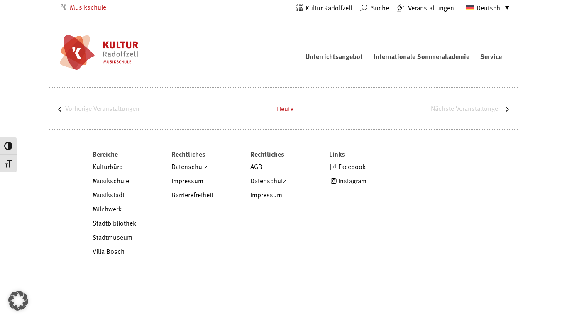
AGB (256, 167)
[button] (18, 300)
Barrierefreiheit (192, 195)
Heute (285, 109)
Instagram (352, 181)
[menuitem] (484, 7)
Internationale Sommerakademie (421, 56)
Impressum (187, 181)
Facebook (352, 167)
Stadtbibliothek (114, 223)
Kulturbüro (108, 167)
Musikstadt (109, 195)
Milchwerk (107, 209)
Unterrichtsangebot (334, 56)
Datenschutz (189, 167)
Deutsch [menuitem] (488, 8)
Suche (379, 8)
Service (491, 56)
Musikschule (88, 7)
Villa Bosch (109, 251)
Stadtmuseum (112, 237)
